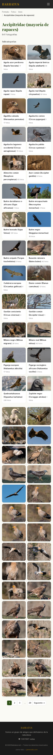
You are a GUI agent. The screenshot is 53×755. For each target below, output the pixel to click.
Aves (20, 12)
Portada (5, 12)
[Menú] (48, 4)
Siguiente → (39, 703)
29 (30, 703)
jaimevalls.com (32, 750)
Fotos (13, 12)
